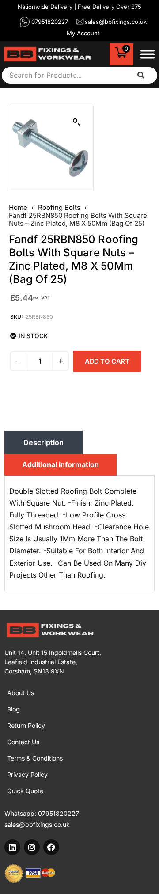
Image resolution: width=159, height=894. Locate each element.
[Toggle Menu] (147, 54)
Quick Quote (25, 791)
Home (18, 208)
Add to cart (107, 361)
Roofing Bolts (59, 208)
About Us (20, 692)
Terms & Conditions (35, 758)
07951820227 (58, 813)
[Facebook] (51, 847)
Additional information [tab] (60, 464)
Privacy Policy (27, 774)
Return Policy (26, 725)
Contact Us (23, 742)
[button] (77, 122)
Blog (13, 709)
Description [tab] (43, 442)
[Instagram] (32, 847)
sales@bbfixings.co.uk (37, 824)
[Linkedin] (12, 847)
